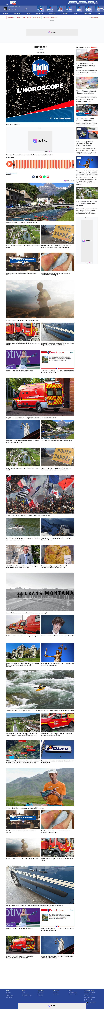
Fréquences (9, 997)
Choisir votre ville (94, 17)
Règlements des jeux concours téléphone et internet (90, 1002)
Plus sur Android (73, 994)
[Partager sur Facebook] (33, 177)
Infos (28, 13)
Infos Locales (25, 994)
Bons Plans (17, 13)
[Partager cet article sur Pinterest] (40, 177)
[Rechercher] (96, 2)
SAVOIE (18, 17)
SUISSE (29, 17)
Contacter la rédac (27, 995)
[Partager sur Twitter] (36, 177)
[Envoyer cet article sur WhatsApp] (44, 177)
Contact (8, 992)
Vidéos (76, 13)
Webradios (39, 13)
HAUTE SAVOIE (11, 17)
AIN (24, 17)
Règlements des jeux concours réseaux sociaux (89, 994)
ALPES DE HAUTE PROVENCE (50, 17)
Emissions (40, 994)
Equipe (8, 994)
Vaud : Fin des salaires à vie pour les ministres (86, 92)
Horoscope (87, 13)
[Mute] (26, 9)
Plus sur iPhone (73, 992)
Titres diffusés (10, 995)
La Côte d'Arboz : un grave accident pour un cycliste (85, 66)
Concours (64, 13)
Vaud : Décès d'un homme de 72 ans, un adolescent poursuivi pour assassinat (87, 173)
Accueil (5, 13)
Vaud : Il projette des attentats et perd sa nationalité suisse (84, 144)
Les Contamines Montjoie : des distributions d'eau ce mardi (86, 204)
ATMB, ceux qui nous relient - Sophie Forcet (85, 119)
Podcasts (52, 13)
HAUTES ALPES (36, 17)
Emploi (99, 13)
